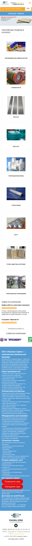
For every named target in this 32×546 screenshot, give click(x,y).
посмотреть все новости (15, 328)
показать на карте (18, 533)
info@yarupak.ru (20, 3)
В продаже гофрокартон (10, 319)
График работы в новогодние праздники (16, 305)
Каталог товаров (17, 13)
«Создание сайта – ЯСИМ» (16, 539)
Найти (28, 8)
